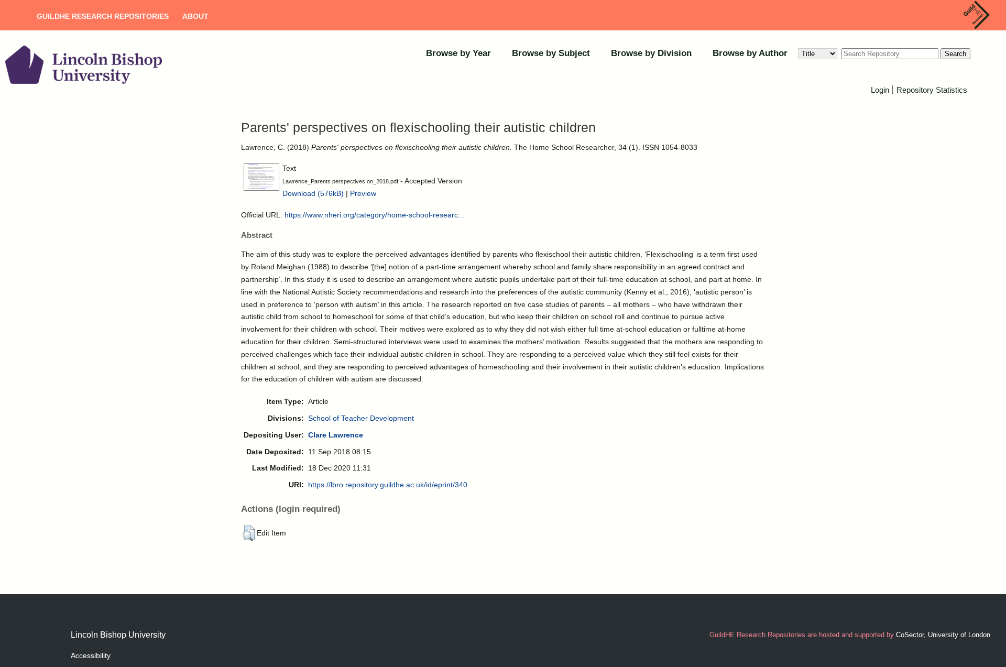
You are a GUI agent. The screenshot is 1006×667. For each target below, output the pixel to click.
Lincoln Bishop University (118, 634)
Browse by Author (750, 53)
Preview (363, 193)
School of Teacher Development (361, 418)
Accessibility (91, 655)
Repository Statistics (931, 89)
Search (955, 54)
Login (880, 89)
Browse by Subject (551, 53)
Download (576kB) (313, 193)
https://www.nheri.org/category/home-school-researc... (374, 215)
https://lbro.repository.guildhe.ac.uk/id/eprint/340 (387, 484)
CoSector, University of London (943, 635)
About (195, 16)
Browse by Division (651, 53)
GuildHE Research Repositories (103, 16)
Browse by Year (458, 53)
